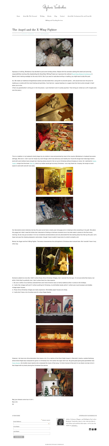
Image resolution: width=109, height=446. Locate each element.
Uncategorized (45, 33)
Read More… (74, 425)
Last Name (16, 431)
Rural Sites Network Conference (81, 74)
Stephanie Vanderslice (54, 7)
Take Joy (32, 163)
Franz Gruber (16, 363)
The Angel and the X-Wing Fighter (34, 30)
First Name (16, 426)
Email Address (31, 421)
